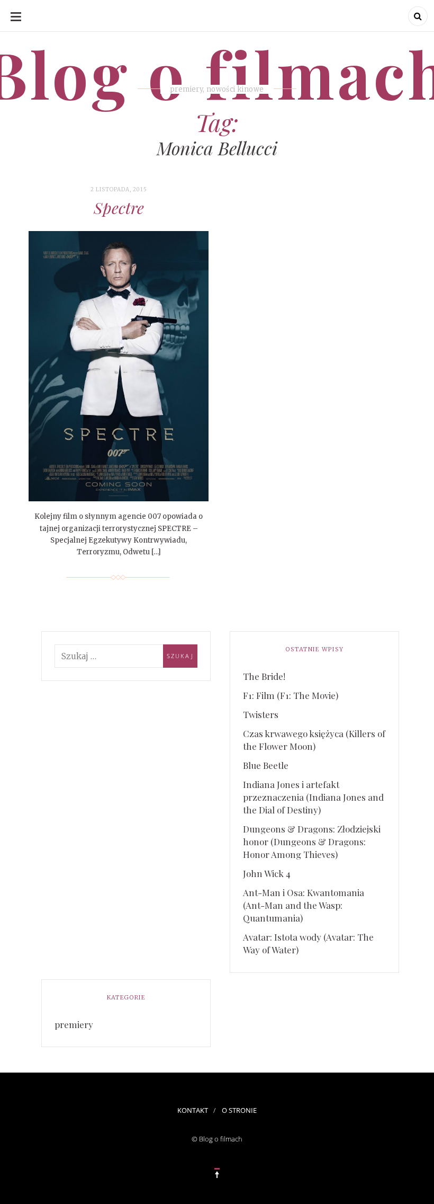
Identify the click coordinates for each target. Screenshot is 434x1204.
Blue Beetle (265, 765)
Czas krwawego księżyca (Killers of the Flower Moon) (314, 740)
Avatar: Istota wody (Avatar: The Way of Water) (308, 943)
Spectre (119, 207)
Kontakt (192, 1110)
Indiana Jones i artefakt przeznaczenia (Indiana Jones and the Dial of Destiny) (313, 797)
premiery (74, 1024)
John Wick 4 (267, 873)
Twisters (260, 714)
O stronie (239, 1110)
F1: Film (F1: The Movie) (290, 695)
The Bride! (264, 676)
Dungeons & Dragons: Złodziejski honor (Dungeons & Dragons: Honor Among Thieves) (312, 841)
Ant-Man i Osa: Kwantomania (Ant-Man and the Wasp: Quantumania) (303, 905)
